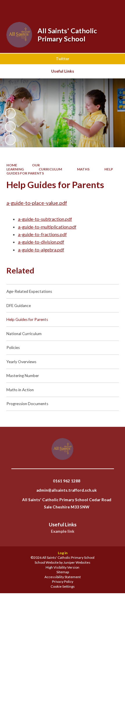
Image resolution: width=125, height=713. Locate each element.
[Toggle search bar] (82, 8)
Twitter (62, 58)
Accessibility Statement (62, 577)
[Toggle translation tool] (97, 8)
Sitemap (62, 572)
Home (11, 165)
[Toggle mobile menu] (112, 8)
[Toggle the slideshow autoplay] (10, 113)
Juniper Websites (76, 562)
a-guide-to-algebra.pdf (41, 249)
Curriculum (50, 169)
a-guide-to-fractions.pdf (42, 234)
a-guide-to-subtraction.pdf (45, 219)
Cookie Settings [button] (63, 586)
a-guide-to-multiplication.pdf (47, 226)
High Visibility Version (62, 567)
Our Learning (23, 167)
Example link (62, 531)
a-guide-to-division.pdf (41, 242)
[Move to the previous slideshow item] (10, 126)
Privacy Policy (62, 581)
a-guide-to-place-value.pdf (36, 203)
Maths (83, 169)
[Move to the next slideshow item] (10, 140)
